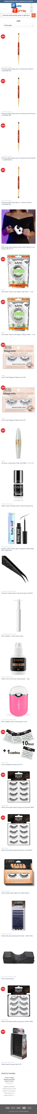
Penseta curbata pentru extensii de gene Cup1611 (17, 593)
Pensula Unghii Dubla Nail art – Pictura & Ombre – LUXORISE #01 (17, 203)
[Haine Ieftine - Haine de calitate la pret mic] (18, 8)
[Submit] (34, 15)
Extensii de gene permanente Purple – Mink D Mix (17, 936)
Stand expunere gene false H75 (11, 1064)
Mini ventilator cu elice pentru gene (12, 636)
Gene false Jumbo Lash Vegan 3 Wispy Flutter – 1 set (18, 334)
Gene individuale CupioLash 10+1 (12, 764)
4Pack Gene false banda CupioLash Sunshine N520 (17, 807)
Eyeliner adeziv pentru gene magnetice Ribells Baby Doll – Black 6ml (17, 549)
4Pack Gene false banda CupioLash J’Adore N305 (17, 1021)
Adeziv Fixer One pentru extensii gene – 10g (15, 679)
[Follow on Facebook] (31, 4)
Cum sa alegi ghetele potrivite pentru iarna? (9, 1079)
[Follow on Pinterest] (31, 11)
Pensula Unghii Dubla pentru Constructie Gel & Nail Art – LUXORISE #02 (18, 159)
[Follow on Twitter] (31, 8)
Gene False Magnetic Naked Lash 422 (13, 420)
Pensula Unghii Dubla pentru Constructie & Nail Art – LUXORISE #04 (17, 70)
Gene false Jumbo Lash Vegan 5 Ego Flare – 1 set (17, 291)
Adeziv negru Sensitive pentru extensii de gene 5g (17, 506)
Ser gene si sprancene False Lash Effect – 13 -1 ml (17, 463)
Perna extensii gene (7, 978)
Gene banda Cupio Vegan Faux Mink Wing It (15, 893)
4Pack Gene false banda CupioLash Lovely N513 (16, 850)
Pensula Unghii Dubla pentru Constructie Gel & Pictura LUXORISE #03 (18, 114)
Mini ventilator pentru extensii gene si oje (14, 721)
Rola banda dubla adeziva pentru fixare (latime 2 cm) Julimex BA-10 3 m (18, 248)
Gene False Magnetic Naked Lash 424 (13, 377)
